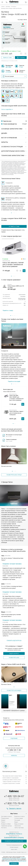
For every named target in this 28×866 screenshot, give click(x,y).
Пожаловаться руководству (14, 841)
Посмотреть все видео (14, 690)
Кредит (3, 820)
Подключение (5, 818)
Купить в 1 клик (7, 57)
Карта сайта (14, 849)
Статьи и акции (18, 818)
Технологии (17, 825)
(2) (24, 259)
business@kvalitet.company (14, 837)
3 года (21, 67)
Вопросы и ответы (19, 816)
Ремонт (3, 822)
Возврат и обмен (6, 824)
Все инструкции (9, 76)
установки (8, 72)
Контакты (4, 827)
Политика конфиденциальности (14, 845)
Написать (14, 755)
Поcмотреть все (14, 657)
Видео (16, 822)
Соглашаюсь (14, 863)
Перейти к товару (8, 310)
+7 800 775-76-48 (14, 803)
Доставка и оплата (6, 816)
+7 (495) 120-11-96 (14, 750)
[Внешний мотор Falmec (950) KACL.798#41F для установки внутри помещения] (6, 412)
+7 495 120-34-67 (14, 796)
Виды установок (18, 824)
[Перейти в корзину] (26, 2)
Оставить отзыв (14, 226)
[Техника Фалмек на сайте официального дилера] (14, 2)
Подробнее (14, 738)
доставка (8, 67)
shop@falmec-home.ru (14, 834)
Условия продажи (14, 847)
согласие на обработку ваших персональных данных (14, 858)
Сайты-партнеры (19, 827)
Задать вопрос (14, 653)
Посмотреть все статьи (14, 474)
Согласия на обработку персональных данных (15, 861)
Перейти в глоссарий (14, 381)
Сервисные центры (6, 825)
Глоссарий (17, 820)
